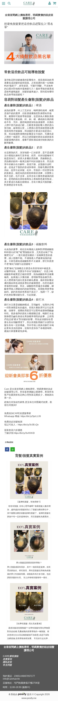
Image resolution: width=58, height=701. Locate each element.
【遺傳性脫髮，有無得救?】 (29, 502)
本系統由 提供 (20, 694)
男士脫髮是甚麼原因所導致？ (29, 563)
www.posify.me (29, 698)
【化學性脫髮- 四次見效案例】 (29, 623)
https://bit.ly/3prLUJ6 (31, 416)
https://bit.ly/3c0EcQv (28, 424)
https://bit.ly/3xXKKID (24, 433)
